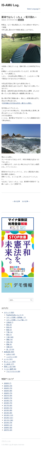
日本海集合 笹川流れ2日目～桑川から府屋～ (17, 103)
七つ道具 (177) (9, 364)
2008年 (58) (8, 427)
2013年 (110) (8, 415)
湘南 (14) (9, 339)
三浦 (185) (9, 337)
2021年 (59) (8, 395)
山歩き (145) (10, 354)
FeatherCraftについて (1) (14, 315)
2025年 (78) (8, 386)
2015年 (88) (8, 410)
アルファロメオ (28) (13, 371)
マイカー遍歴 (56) (10, 369)
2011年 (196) (8, 420)
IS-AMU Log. (10, 5)
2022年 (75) (8, 393)
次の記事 (25, 201)
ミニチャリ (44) (11, 357)
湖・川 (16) (10, 349)
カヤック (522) (9, 312)
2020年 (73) (8, 398)
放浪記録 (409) (9, 352)
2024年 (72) (8, 388)
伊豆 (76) (9, 342)
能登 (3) (9, 330)
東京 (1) (9, 334)
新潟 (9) (9, 327)
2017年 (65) (8, 405)
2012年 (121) (8, 418)
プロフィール (6, 441)
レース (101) (8, 359)
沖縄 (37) (9, 347)
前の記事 (17, 201)
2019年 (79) (8, 400)
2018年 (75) (8, 403)
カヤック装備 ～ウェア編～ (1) (16, 320)
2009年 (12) (8, 425)
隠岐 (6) (9, 344)
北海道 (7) (9, 322)
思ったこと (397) (10, 361)
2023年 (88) (8, 390)
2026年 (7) (7, 383)
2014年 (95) (8, 413)
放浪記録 (21, 20)
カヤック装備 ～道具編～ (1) (16, 317)
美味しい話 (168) (10, 366)
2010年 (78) (8, 422)
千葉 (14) (9, 332)
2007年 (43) (8, 430)
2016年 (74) (8, 408)
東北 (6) (9, 325)
